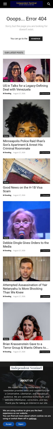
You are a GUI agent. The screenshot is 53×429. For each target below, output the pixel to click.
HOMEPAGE (35, 39)
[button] (49, 4)
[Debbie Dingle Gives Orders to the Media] (26, 220)
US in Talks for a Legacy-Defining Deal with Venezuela (25, 87)
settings (32, 418)
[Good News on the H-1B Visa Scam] (26, 171)
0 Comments (44, 93)
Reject (20, 424)
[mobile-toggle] (5, 4)
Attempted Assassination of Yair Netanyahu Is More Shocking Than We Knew (25, 288)
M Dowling (7, 93)
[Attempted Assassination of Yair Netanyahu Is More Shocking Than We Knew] (26, 268)
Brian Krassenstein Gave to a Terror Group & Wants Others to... (26, 345)
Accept (8, 424)
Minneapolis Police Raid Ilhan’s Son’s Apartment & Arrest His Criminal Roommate (24, 144)
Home (6, 81)
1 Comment (45, 195)
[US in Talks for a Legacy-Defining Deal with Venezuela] (26, 70)
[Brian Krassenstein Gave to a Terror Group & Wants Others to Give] (26, 321)
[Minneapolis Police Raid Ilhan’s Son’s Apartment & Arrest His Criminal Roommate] (26, 118)
